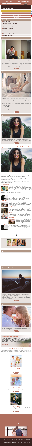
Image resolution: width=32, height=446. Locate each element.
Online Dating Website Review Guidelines (24, 442)
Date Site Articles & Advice (6, 8)
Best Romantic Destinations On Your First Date (10, 23)
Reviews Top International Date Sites (23, 439)
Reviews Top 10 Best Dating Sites (12, 439)
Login (26, 3)
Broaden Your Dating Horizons (7, 31)
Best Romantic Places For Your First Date (9, 26)
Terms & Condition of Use (7, 442)
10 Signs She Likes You (6, 21)
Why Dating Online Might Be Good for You (9, 33)
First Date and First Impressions (7, 35)
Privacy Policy (14, 442)
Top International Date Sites (17, 6)
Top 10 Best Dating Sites (9, 6)
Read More (16, 68)
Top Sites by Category (16, 10)
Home (3, 6)
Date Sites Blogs (16, 17)
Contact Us (12, 8)
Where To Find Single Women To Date (8, 30)
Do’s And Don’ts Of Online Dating (8, 28)
